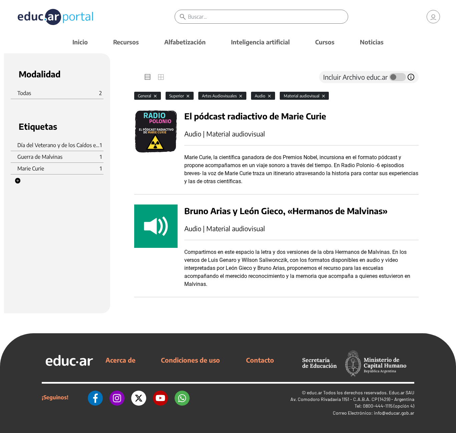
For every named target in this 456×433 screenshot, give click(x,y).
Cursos (324, 42)
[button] (18, 180)
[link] (433, 16)
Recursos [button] (126, 42)
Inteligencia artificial (260, 42)
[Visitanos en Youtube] (160, 397)
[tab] (147, 77)
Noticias (372, 42)
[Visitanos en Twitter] (138, 397)
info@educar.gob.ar (394, 413)
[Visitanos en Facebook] (95, 397)
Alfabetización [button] (185, 42)
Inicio (80, 42)
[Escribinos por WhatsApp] (182, 397)
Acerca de (120, 360)
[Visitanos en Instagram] (117, 397)
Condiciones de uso (190, 360)
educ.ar (314, 392)
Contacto (260, 360)
